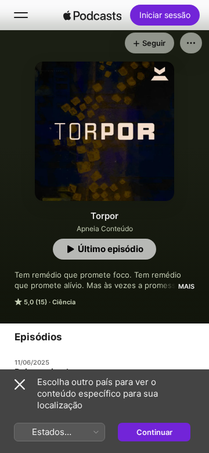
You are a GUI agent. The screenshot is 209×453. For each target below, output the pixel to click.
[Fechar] (20, 384)
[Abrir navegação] (21, 15)
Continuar (154, 432)
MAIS (186, 286)
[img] (92, 15)
